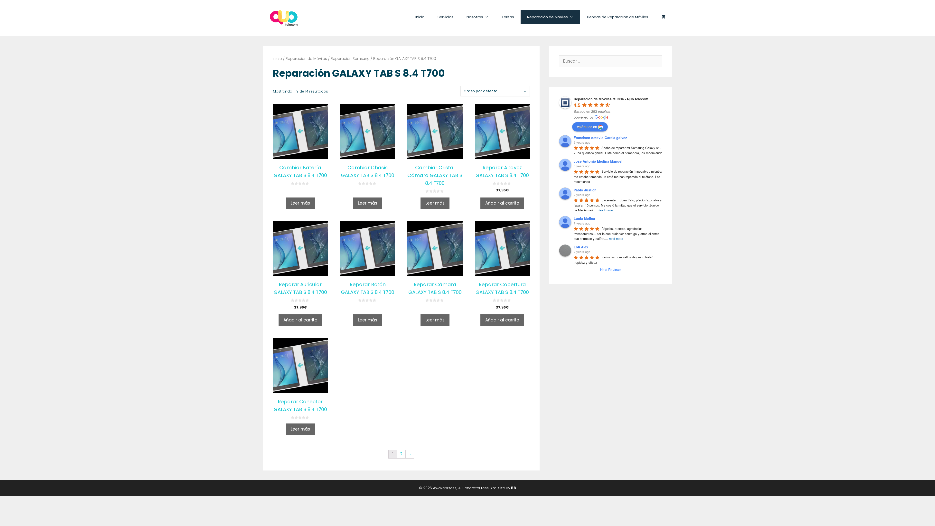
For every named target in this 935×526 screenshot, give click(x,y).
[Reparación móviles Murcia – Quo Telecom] (283, 18)
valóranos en (587, 126)
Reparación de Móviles (547, 16)
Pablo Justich (585, 190)
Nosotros (475, 16)
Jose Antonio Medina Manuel (598, 161)
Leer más (300, 203)
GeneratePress (475, 487)
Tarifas (508, 16)
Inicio (419, 16)
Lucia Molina (584, 218)
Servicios (445, 16)
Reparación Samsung (350, 58)
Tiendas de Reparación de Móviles (617, 16)
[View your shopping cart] (663, 17)
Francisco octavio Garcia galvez (600, 137)
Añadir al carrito (502, 203)
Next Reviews (610, 269)
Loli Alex (581, 246)
